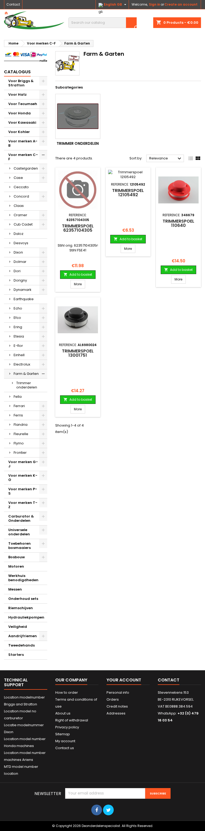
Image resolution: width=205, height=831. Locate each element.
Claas (19, 205)
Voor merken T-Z (22, 504)
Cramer (20, 215)
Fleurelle (21, 433)
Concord (21, 196)
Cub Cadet (23, 224)
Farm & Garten (26, 373)
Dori (17, 271)
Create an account (181, 4)
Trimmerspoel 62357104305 (78, 228)
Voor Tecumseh (22, 103)
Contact (13, 4)
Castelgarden (26, 168)
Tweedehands (21, 645)
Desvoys (21, 243)
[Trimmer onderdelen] (77, 116)
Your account (124, 680)
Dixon (18, 252)
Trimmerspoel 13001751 (78, 353)
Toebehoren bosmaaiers (19, 545)
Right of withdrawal (71, 720)
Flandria (20, 424)
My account (65, 741)
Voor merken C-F (23, 157)
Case (18, 177)
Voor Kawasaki (22, 122)
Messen (15, 589)
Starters (16, 654)
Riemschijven (20, 608)
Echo (18, 308)
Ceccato (21, 187)
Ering (18, 327)
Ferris (18, 415)
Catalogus (17, 72)
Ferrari (19, 405)
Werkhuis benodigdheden (23, 578)
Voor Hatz (17, 94)
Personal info (118, 692)
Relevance (166, 158)
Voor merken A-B (22, 143)
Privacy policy (67, 727)
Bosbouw (16, 557)
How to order (66, 692)
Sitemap (62, 734)
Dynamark (22, 289)
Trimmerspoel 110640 (178, 223)
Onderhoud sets (23, 598)
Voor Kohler (19, 131)
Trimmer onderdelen (26, 385)
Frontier (20, 452)
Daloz (18, 233)
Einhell (19, 355)
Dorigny (20, 280)
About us (62, 713)
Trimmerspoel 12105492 (128, 192)
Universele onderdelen (19, 532)
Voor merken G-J (23, 464)
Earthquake (24, 299)
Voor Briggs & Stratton (21, 83)
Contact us (64, 747)
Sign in (154, 4)
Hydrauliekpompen (26, 617)
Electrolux (22, 364)
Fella (18, 396)
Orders (113, 699)
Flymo (19, 443)
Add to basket (78, 274)
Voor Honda (19, 113)
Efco (17, 317)
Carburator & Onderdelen (21, 518)
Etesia (19, 336)
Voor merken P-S (22, 491)
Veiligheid (17, 626)
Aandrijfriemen (22, 636)
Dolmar (20, 261)
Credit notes (117, 706)
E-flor (18, 345)
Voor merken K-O (22, 477)
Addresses (116, 713)
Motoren (16, 566)
